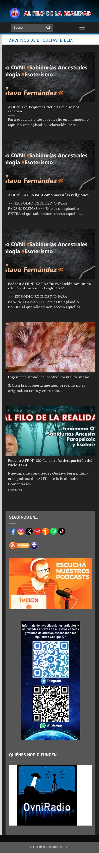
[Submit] (48, 28)
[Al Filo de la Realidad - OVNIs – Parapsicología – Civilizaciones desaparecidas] (49, 13)
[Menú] (82, 27)
